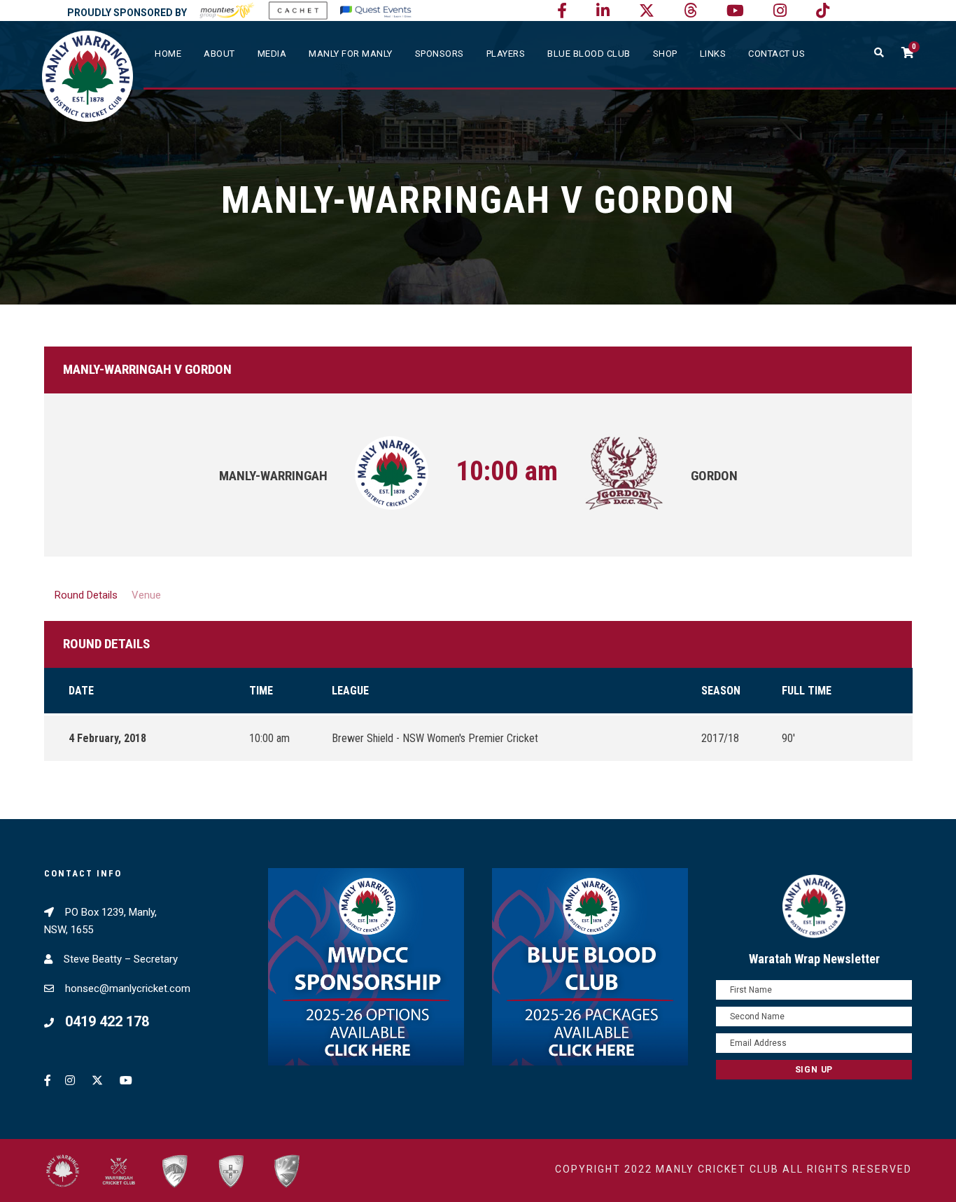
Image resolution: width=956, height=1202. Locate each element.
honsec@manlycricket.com (127, 988)
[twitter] (646, 11)
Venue (146, 595)
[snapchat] (822, 11)
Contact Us (776, 53)
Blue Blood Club (589, 53)
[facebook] (562, 11)
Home (168, 53)
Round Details (86, 595)
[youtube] (735, 11)
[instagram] (780, 11)
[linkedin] (603, 11)
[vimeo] (690, 11)
